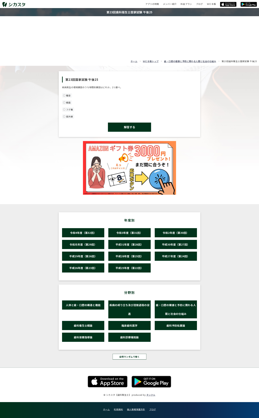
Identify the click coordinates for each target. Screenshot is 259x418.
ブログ (152, 409)
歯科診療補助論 (129, 337)
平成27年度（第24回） (176, 256)
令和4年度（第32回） (83, 232)
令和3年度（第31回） (129, 232)
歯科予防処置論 (175, 325)
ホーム (134, 61)
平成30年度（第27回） (176, 244)
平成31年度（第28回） (129, 244)
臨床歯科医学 (130, 325)
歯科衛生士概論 (83, 325)
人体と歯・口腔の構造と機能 (83, 305)
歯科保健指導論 (83, 337)
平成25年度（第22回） (129, 268)
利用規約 (118, 409)
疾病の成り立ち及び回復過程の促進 (129, 309)
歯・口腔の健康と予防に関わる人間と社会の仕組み (190, 61)
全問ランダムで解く (129, 356)
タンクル (150, 394)
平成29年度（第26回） (83, 256)
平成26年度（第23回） (83, 268)
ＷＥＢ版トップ (151, 61)
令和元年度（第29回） (83, 244)
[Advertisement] (129, 39)
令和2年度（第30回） (176, 232)
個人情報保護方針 (136, 409)
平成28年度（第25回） (129, 256)
